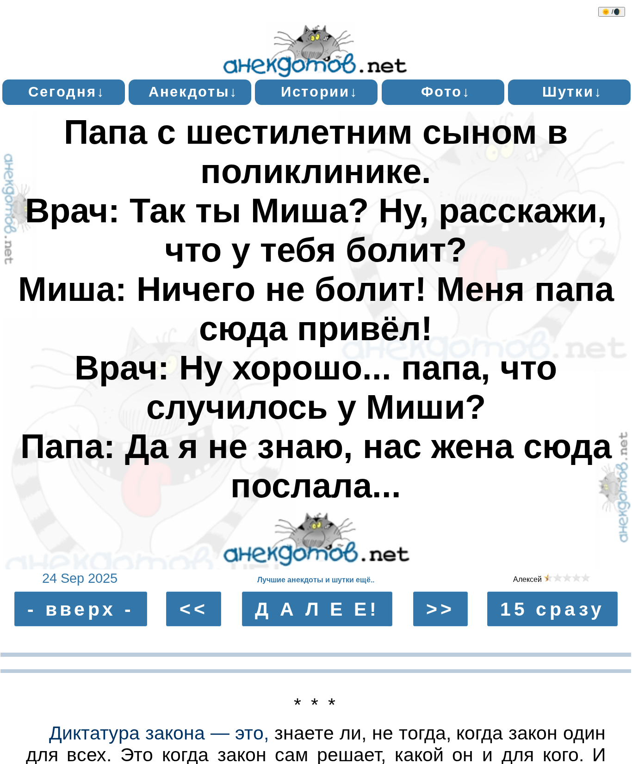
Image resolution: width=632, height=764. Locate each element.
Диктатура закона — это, (159, 733)
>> (440, 608)
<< (194, 608)
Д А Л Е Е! (317, 608)
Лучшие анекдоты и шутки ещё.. (315, 580)
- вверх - (80, 608)
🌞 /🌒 (611, 11)
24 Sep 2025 (80, 578)
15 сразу (552, 608)
